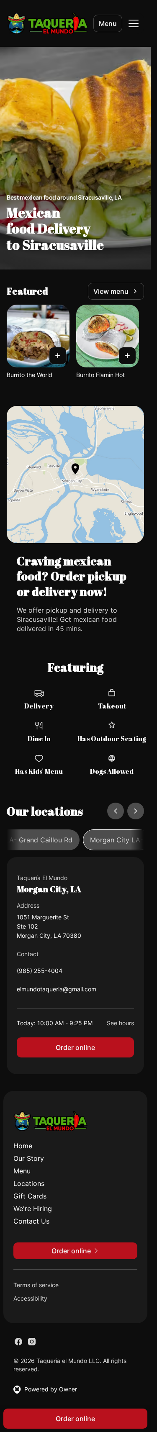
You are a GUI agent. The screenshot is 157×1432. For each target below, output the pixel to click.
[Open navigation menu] (133, 23)
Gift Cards (29, 1196)
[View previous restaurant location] (115, 811)
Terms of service (36, 1284)
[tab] (116, 839)
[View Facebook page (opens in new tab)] (18, 1342)
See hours (120, 1023)
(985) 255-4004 (39, 972)
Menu (108, 23)
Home (22, 1146)
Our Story (28, 1158)
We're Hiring (32, 1208)
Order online (75, 1047)
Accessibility (30, 1298)
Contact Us (31, 1221)
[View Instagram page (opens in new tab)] (32, 1342)
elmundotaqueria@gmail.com (56, 991)
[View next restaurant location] (135, 811)
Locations (28, 1183)
